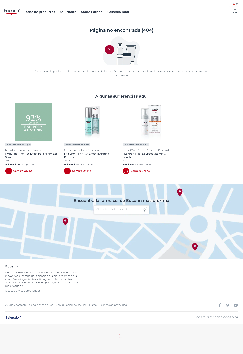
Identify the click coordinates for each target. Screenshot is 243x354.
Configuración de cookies (71, 304)
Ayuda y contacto (16, 304)
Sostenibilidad (118, 12)
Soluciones (68, 12)
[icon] (145, 210)
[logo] (12, 12)
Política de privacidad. (129, 338)
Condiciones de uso (41, 304)
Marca (93, 304)
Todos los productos (39, 12)
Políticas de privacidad (113, 304)
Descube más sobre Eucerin (23, 290)
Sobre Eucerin (91, 12)
